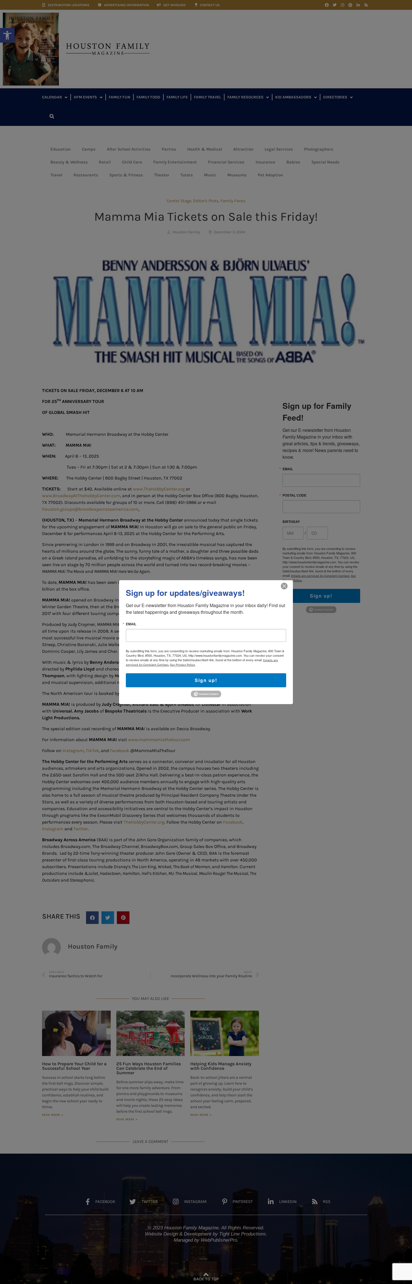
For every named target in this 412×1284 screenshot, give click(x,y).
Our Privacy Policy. (182, 664)
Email (131, 623)
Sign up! (206, 680)
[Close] (284, 586)
